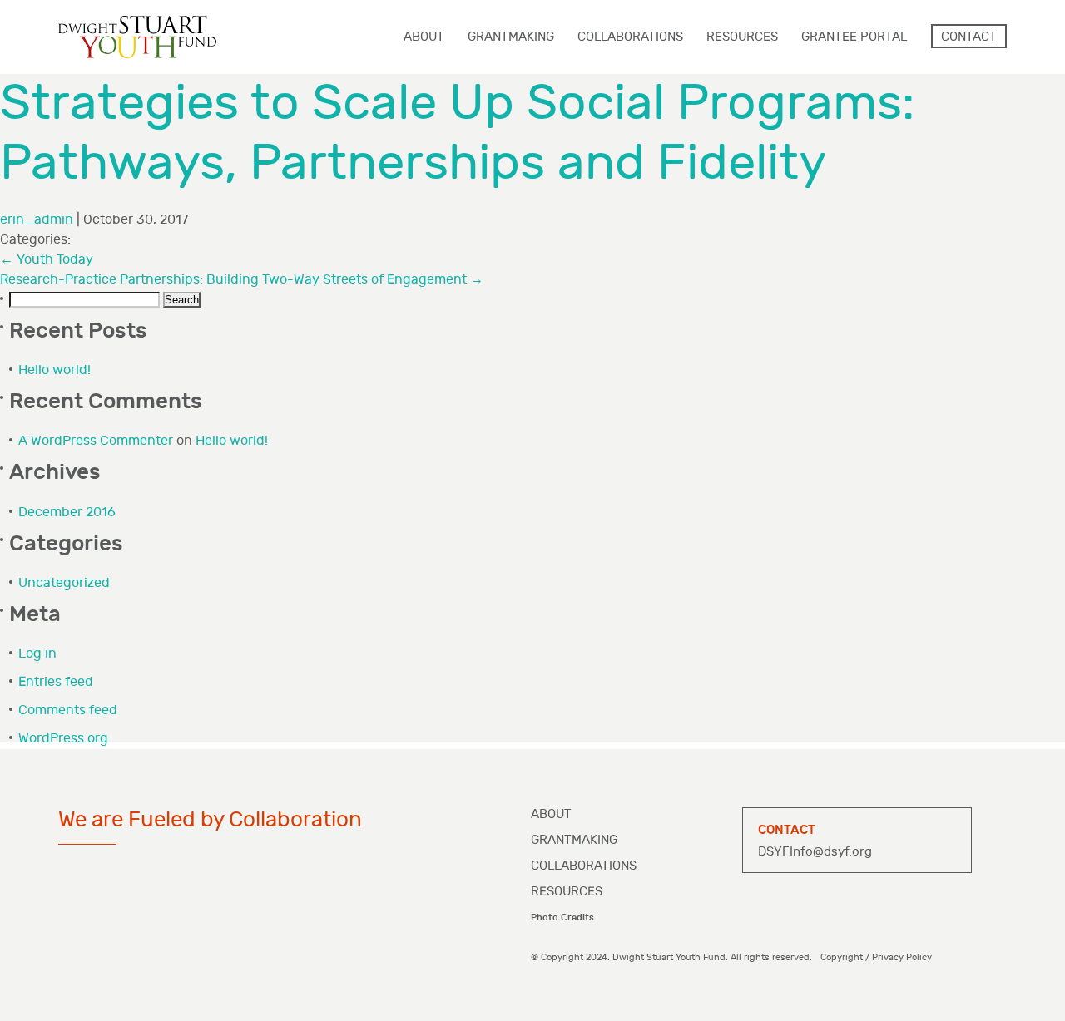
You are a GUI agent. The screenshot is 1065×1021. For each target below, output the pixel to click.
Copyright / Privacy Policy (876, 957)
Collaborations (584, 866)
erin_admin (36, 220)
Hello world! (54, 370)
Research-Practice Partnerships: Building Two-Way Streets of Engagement (241, 280)
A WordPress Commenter (95, 441)
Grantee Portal (854, 37)
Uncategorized (64, 583)
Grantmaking (574, 840)
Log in (37, 654)
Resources (566, 892)
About (551, 814)
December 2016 (67, 512)
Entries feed (55, 682)
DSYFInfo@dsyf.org (815, 852)
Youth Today (46, 260)
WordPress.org (63, 739)
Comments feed (67, 710)
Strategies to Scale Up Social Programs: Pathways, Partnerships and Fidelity (457, 133)
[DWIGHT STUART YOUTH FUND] (137, 37)
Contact (969, 37)
